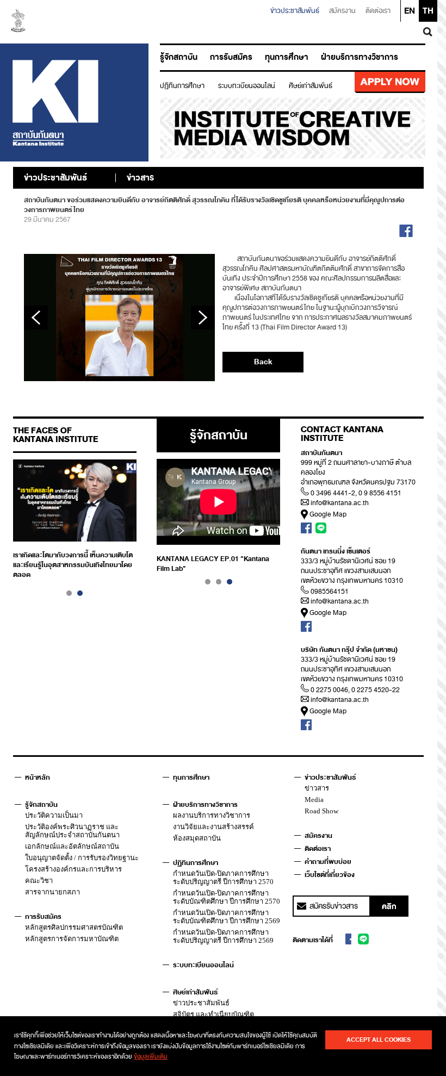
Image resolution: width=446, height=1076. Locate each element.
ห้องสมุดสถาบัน (197, 838)
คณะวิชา (39, 880)
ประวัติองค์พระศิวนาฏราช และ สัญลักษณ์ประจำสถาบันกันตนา (72, 831)
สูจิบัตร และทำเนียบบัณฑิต (213, 1014)
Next (203, 317)
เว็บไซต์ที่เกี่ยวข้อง (330, 875)
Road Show (321, 811)
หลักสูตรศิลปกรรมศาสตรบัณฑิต (74, 927)
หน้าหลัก (37, 777)
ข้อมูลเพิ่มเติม (151, 1056)
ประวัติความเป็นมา (54, 815)
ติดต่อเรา (378, 10)
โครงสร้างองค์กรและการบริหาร (73, 869)
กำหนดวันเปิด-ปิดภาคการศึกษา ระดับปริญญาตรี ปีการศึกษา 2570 (223, 877)
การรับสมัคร (231, 57)
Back (263, 362)
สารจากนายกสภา (52, 892)
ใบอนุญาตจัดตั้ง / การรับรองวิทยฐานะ (82, 858)
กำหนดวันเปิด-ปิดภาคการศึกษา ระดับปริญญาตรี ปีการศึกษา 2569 (223, 936)
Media (314, 799)
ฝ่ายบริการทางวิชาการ (359, 57)
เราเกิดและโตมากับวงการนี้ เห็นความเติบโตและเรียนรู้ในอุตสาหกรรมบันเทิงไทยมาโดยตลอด (73, 565)
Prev (36, 317)
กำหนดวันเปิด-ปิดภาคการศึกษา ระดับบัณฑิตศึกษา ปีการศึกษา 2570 (226, 897)
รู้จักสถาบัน (178, 57)
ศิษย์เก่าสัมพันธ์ (310, 85)
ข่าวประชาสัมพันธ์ (294, 10)
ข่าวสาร (317, 788)
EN (409, 11)
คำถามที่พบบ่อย (328, 862)
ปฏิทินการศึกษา (182, 85)
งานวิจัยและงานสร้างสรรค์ (213, 827)
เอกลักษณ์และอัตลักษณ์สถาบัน (72, 846)
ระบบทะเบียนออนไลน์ (246, 85)
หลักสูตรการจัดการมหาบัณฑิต (72, 939)
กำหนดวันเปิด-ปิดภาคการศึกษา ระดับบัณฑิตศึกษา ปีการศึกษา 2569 (226, 917)
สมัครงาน (342, 10)
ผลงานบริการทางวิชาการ (211, 815)
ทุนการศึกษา (286, 57)
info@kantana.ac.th (340, 502)
